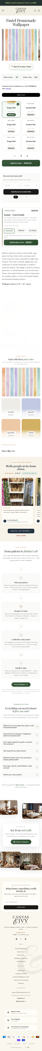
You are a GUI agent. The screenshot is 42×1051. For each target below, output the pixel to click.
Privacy (10, 1043)
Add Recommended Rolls (21, 192)
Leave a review (21, 535)
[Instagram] (16, 939)
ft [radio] (15, 197)
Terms (24, 1043)
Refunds (17, 1043)
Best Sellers (21, 955)
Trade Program (21, 961)
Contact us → (21, 998)
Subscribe (21, 907)
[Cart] (39, 10)
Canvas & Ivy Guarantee (21, 980)
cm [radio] (26, 197)
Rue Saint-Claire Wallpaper (14, 522)
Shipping (21, 983)
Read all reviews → (21, 531)
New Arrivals (21, 952)
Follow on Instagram (22, 842)
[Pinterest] (25, 939)
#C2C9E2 (31, 415)
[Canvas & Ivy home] (21, 920)
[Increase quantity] (27, 156)
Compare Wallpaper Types (21, 977)
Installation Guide (21, 974)
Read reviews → (21, 1001)
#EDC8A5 (11, 435)
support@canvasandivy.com (21, 992)
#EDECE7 (11, 415)
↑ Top (27, 1047)
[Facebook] (21, 939)
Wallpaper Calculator (21, 958)
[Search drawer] (35, 10)
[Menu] (3, 10)
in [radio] (20, 197)
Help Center (21, 970)
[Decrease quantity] (15, 156)
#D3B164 (31, 435)
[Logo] (21, 10)
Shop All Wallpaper (19, 684)
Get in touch (20, 785)
